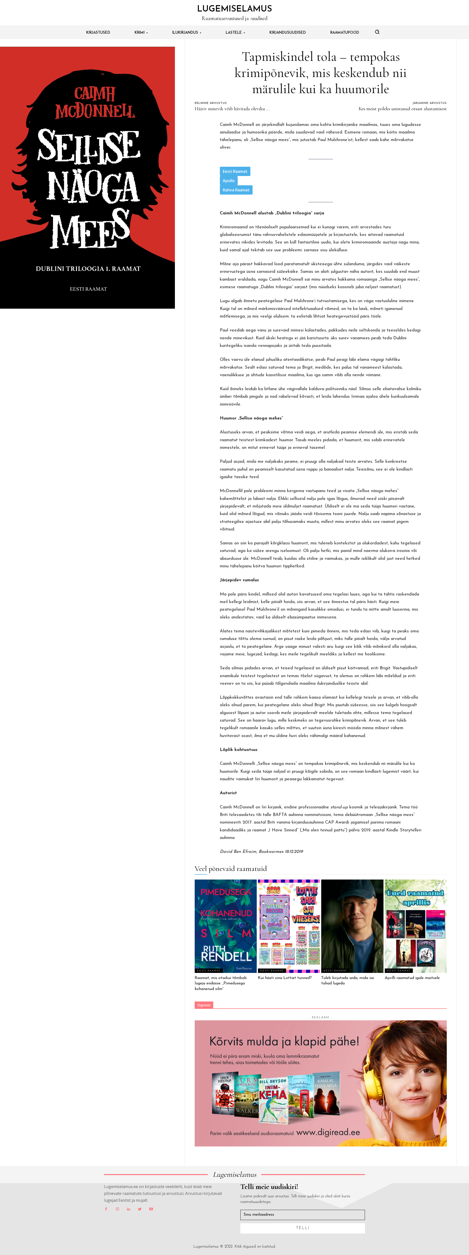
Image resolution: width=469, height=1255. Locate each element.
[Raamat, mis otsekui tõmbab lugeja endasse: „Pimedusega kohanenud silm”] (226, 926)
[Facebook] (106, 1209)
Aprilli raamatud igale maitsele (412, 978)
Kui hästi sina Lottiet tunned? (285, 978)
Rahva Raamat (236, 190)
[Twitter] (139, 1209)
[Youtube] (151, 1209)
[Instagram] (117, 1209)
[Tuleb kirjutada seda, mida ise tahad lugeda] (352, 926)
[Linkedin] (128, 1209)
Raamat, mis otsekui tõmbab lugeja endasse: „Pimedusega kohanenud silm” (221, 983)
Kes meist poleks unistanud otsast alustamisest (403, 109)
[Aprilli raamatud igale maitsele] (416, 926)
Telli (302, 1228)
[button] (377, 32)
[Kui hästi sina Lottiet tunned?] (289, 926)
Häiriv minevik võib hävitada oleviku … (232, 109)
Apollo (229, 180)
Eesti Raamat (235, 171)
